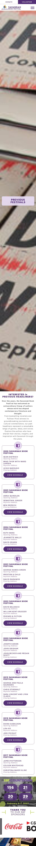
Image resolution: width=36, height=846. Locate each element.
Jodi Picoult (10, 733)
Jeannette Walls (12, 537)
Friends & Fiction (12, 616)
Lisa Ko (7, 728)
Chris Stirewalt (11, 689)
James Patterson (12, 761)
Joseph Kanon (11, 644)
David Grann (10, 542)
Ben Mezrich (9, 505)
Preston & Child (11, 575)
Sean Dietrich (10, 457)
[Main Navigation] (32, 8)
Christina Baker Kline (15, 770)
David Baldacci (11, 607)
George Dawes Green (14, 570)
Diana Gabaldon (12, 724)
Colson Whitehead (13, 765)
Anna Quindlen (11, 496)
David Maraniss (11, 579)
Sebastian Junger (12, 500)
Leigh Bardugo (11, 468)
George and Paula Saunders (13, 684)
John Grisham (10, 649)
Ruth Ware (9, 533)
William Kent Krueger (15, 612)
